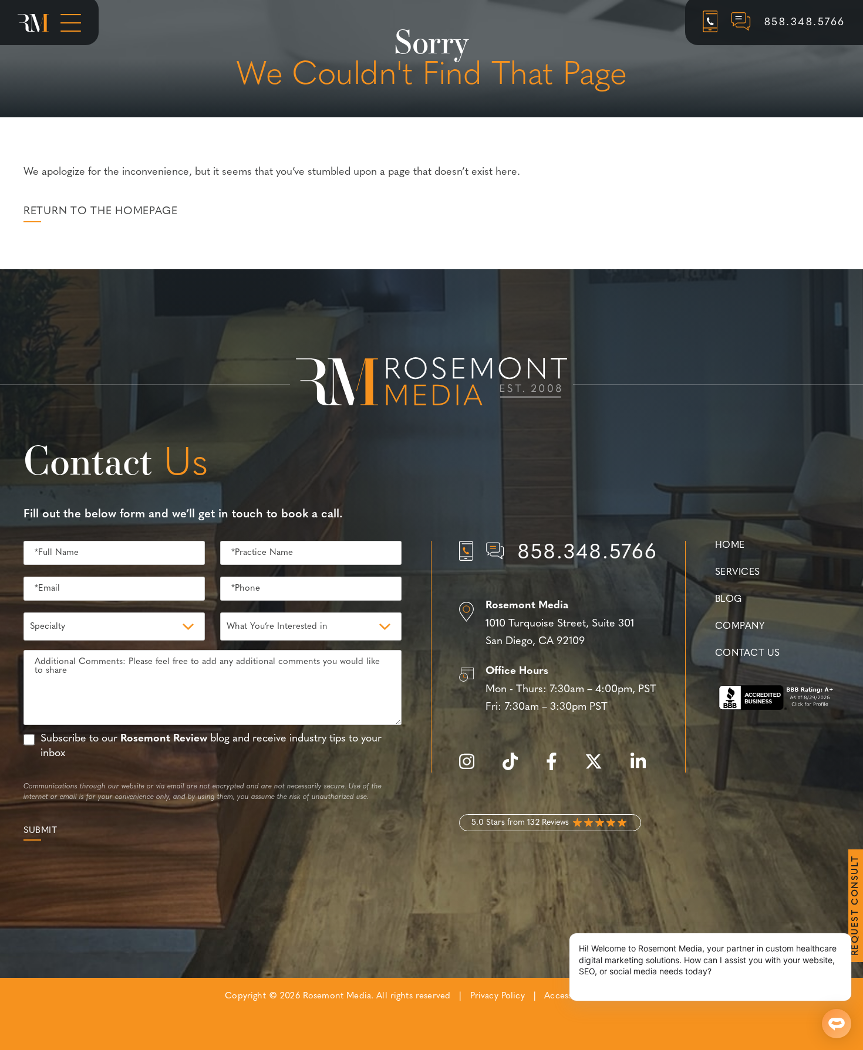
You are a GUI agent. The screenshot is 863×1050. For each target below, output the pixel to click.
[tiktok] (516, 768)
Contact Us (747, 653)
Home (730, 545)
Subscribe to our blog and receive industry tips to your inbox (211, 746)
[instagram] (472, 768)
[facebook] (557, 768)
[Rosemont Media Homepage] (33, 23)
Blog (728, 599)
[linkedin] (644, 768)
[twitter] (599, 768)
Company (739, 626)
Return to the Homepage (100, 211)
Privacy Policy (497, 996)
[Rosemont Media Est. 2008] (431, 383)
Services (737, 572)
